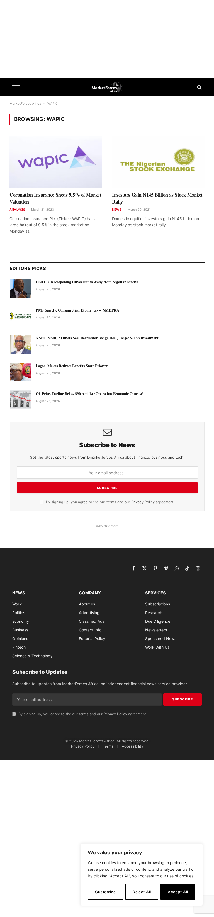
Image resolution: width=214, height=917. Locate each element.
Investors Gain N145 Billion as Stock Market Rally (157, 198)
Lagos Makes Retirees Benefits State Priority (72, 366)
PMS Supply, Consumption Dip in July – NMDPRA (77, 310)
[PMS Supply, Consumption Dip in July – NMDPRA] (20, 316)
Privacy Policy (143, 502)
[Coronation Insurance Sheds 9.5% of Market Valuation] (55, 162)
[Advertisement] (107, 39)
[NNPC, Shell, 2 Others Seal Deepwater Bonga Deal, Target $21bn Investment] (20, 344)
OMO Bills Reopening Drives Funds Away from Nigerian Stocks (87, 282)
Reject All (142, 891)
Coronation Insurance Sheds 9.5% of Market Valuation (55, 198)
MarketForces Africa (25, 103)
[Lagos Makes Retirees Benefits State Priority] (20, 372)
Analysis (17, 209)
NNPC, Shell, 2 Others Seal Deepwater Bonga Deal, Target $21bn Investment (97, 338)
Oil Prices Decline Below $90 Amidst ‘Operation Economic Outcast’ (90, 394)
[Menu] (16, 87)
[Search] (199, 87)
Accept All (178, 891)
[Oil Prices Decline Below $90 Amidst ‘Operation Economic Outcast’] (20, 399)
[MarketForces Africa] (107, 87)
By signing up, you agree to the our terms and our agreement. (109, 502)
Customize (105, 891)
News (116, 209)
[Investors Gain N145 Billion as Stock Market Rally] (158, 162)
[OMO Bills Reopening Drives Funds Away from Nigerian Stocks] (20, 288)
